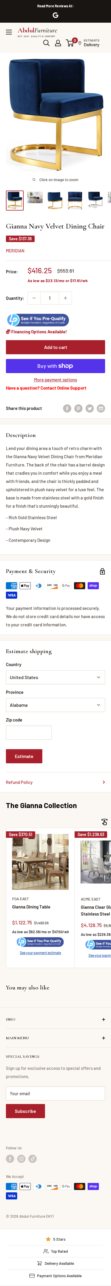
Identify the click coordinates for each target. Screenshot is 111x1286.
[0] (70, 43)
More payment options (55, 379)
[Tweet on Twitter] (90, 408)
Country (13, 664)
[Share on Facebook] (67, 408)
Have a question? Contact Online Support (46, 387)
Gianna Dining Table (31, 906)
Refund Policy (19, 782)
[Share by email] (101, 408)
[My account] (58, 43)
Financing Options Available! (38, 331)
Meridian (15, 250)
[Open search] (46, 43)
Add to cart (55, 347)
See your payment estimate (40, 953)
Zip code (14, 719)
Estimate (24, 756)
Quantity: (15, 298)
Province (14, 692)
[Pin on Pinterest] (78, 408)
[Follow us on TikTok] (32, 1159)
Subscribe (25, 1111)
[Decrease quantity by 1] (34, 298)
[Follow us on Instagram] (21, 1159)
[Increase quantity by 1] (65, 298)
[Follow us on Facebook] (10, 1159)
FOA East (20, 898)
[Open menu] (9, 32)
